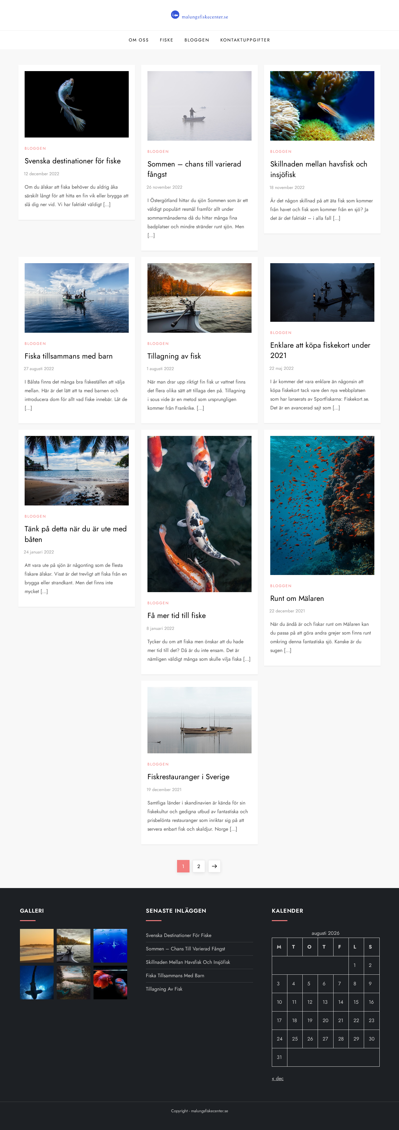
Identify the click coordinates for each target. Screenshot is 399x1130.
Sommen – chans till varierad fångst (194, 169)
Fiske (167, 40)
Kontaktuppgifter (245, 40)
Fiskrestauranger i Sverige (188, 776)
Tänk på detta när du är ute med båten (76, 534)
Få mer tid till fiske (176, 615)
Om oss (139, 40)
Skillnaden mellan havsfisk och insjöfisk (319, 169)
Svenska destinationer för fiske (73, 160)
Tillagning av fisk (174, 355)
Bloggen (197, 40)
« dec (278, 1078)
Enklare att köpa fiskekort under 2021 (320, 350)
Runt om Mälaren (297, 598)
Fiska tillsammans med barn (69, 355)
